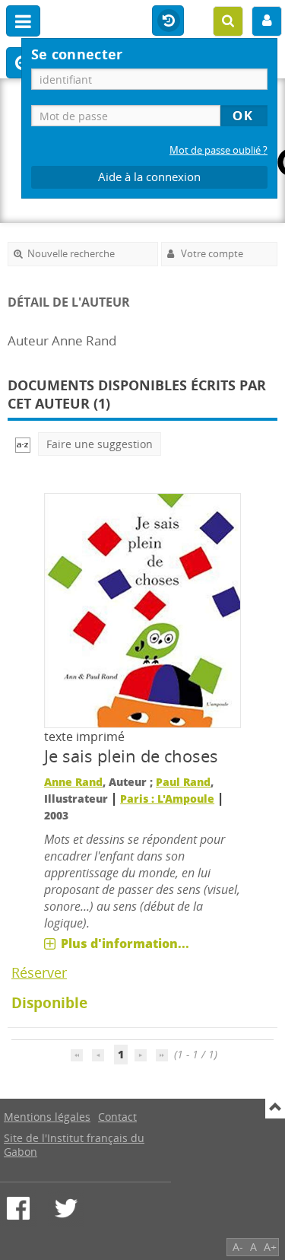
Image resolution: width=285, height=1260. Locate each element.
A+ (270, 1246)
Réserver (39, 972)
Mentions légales (47, 1116)
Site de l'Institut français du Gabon (74, 1145)
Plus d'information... (125, 943)
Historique (168, 21)
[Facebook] (18, 1208)
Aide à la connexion (149, 177)
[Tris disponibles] (22, 444)
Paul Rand (183, 782)
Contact (117, 1116)
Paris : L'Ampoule (167, 798)
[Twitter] (66, 1208)
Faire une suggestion (99, 444)
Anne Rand (73, 782)
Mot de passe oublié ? (218, 150)
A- (238, 1246)
